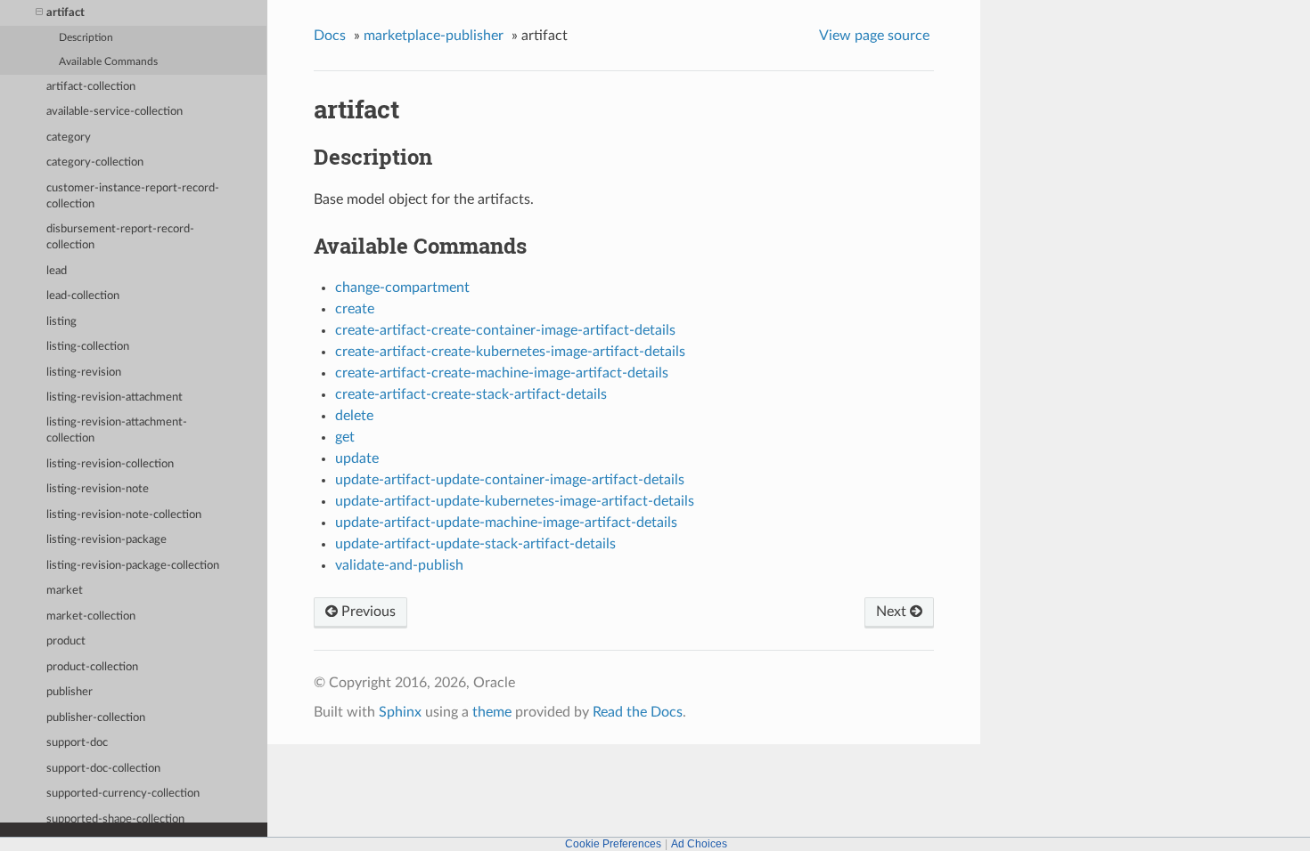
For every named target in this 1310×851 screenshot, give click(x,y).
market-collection (90, 616)
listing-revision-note (97, 489)
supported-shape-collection (115, 819)
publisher (69, 692)
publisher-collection (95, 718)
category (68, 137)
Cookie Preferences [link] (613, 844)
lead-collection (82, 296)
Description (86, 38)
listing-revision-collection (110, 464)
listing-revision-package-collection (132, 565)
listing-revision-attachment (114, 397)
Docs (330, 35)
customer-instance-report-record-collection (132, 196)
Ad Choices (699, 844)
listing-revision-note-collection (123, 515)
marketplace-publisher (434, 35)
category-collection (94, 162)
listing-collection (87, 347)
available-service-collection (114, 112)
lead (56, 271)
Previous (367, 611)
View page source (874, 35)
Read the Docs (638, 712)
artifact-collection (90, 87)
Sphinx (400, 712)
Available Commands (108, 62)
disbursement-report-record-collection (120, 237)
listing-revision (83, 372)
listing (61, 322)
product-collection (92, 667)
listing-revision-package (106, 540)
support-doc (77, 743)
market (64, 590)
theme (492, 712)
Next (893, 611)
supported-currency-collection (123, 793)
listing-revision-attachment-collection (116, 430)
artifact (65, 13)
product (66, 641)
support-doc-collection (103, 768)
